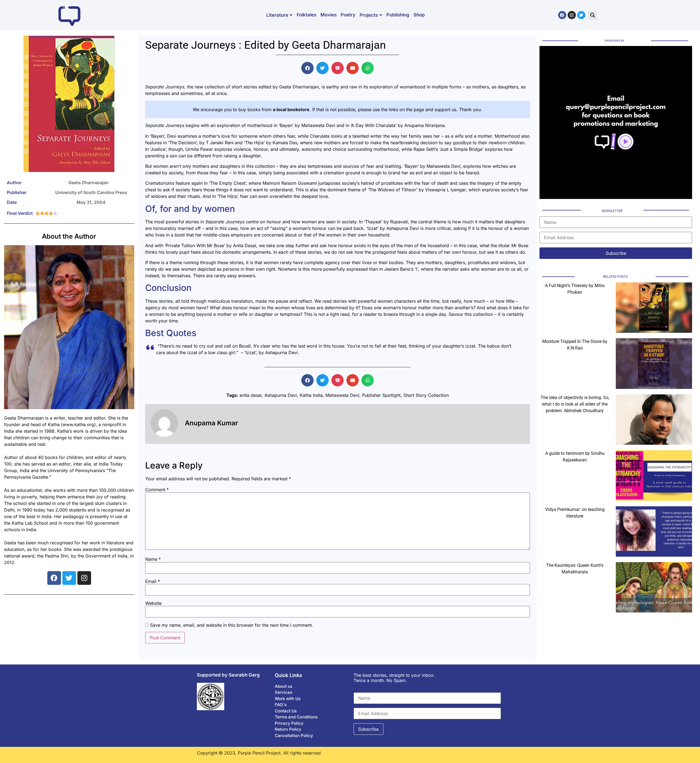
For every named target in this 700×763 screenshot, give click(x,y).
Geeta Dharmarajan (299, 86)
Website (153, 603)
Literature (277, 15)
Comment (157, 489)
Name (153, 559)
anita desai (251, 395)
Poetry (348, 15)
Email (152, 581)
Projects (369, 15)
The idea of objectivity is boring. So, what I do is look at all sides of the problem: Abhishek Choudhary (575, 404)
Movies (328, 15)
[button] (592, 15)
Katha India (311, 395)
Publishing (397, 15)
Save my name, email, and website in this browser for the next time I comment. (231, 625)
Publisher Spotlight (381, 395)
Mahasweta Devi (443, 166)
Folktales (306, 15)
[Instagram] (572, 15)
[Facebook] (562, 15)
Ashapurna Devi (402, 228)
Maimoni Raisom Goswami (289, 183)
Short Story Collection (426, 395)
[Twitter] (581, 15)
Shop (419, 15)
